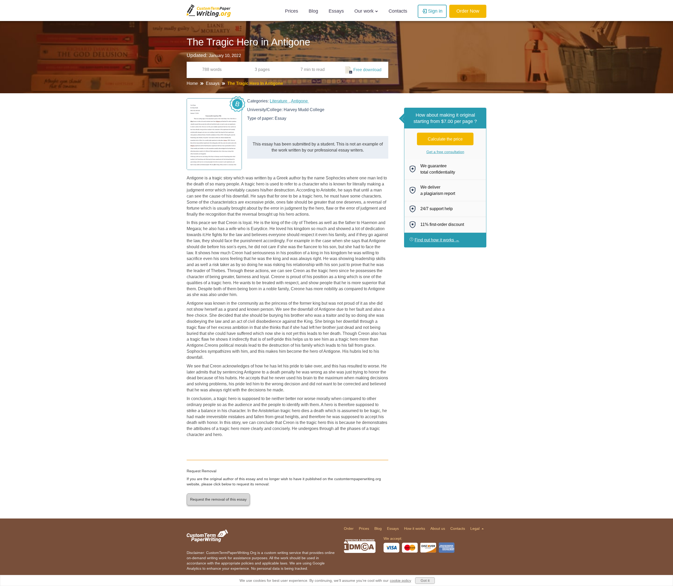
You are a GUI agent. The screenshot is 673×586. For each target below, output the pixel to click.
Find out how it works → (437, 240)
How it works (414, 528)
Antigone (300, 101)
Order (349, 528)
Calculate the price (445, 139)
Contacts (398, 11)
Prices (291, 11)
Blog (313, 11)
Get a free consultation (445, 152)
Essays (336, 11)
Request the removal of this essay (218, 499)
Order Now (467, 11)
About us (437, 528)
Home (193, 83)
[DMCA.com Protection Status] (360, 546)
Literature (279, 101)
